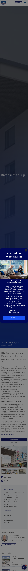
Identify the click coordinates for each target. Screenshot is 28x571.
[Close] (26, 250)
